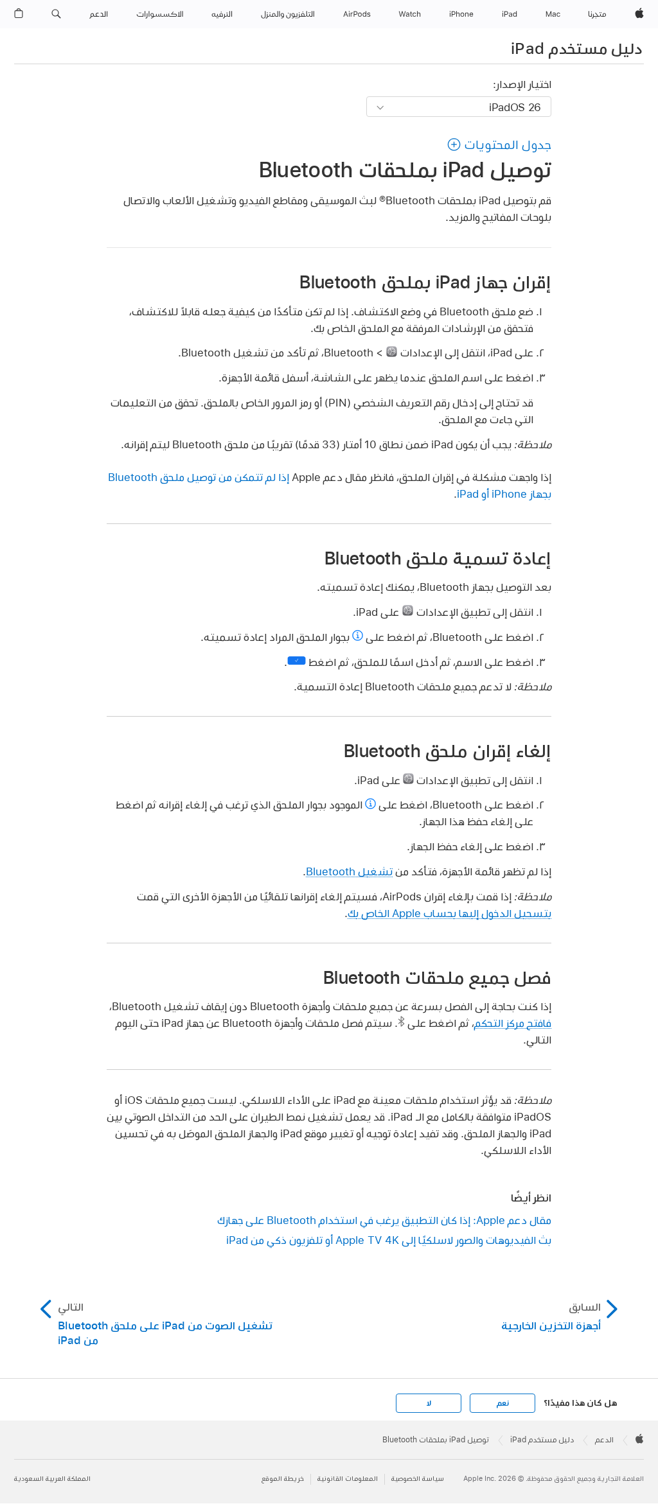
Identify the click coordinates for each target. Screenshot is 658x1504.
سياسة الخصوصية (417, 1478)
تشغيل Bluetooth (349, 871)
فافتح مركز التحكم (512, 1022)
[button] (56, 14)
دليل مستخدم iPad (576, 48)
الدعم (604, 1440)
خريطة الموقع (283, 1478)
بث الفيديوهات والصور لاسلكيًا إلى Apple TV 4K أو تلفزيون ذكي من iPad (388, 1239)
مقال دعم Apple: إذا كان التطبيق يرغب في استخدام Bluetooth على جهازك (384, 1219)
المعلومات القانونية (347, 1478)
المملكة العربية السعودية (52, 1478)
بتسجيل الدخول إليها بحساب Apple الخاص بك (449, 912)
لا (429, 1403)
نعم (502, 1403)
